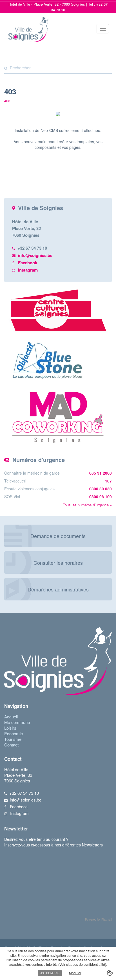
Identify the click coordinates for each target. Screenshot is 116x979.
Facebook (27, 262)
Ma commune (17, 722)
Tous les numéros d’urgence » (87, 504)
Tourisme (12, 739)
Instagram (28, 270)
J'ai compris (50, 973)
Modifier (75, 972)
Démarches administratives (58, 589)
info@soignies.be (35, 255)
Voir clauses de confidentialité (82, 964)
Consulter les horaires (58, 562)
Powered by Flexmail (98, 919)
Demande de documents (58, 535)
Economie (13, 733)
